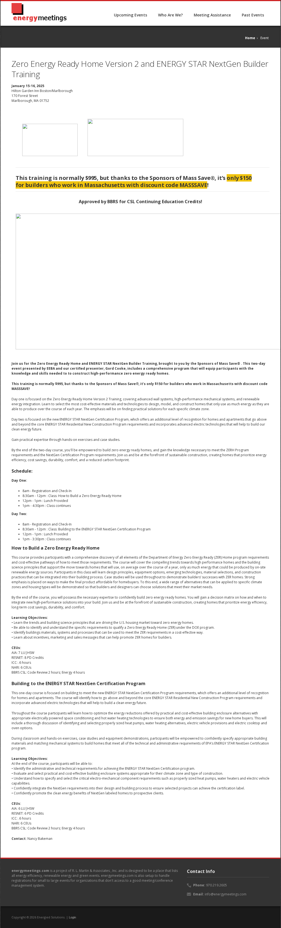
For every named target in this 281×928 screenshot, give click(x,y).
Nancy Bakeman (39, 838)
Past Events (253, 15)
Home (250, 38)
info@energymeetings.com (225, 894)
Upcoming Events (130, 15)
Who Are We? (170, 15)
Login (72, 917)
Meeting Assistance (212, 15)
